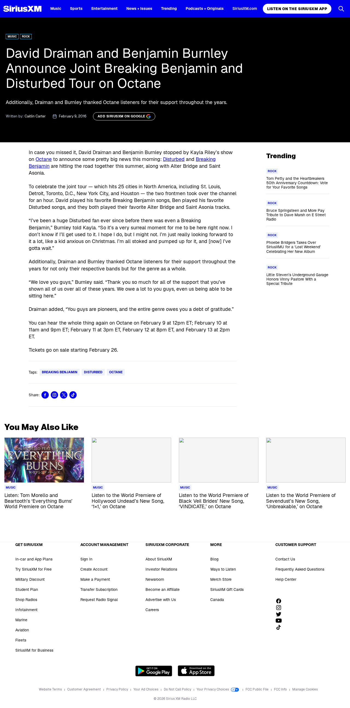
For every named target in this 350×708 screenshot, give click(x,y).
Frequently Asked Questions (299, 569)
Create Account (93, 569)
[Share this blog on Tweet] (64, 395)
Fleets (20, 640)
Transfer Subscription (99, 589)
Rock (26, 36)
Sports (76, 8)
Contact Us (285, 559)
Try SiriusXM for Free (33, 569)
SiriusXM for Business (34, 650)
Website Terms (51, 689)
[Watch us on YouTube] (280, 620)
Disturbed (174, 159)
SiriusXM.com (244, 8)
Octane (44, 159)
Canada (217, 599)
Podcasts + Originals (205, 8)
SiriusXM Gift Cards (227, 589)
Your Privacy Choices (213, 689)
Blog (214, 559)
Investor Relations (161, 569)
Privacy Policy (117, 689)
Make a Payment (95, 579)
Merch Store (221, 579)
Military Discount (30, 579)
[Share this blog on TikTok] (73, 395)
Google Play (153, 670)
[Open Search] (341, 8)
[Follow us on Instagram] (280, 607)
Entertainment (104, 8)
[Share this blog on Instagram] (54, 395)
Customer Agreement (84, 689)
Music (55, 8)
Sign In (86, 559)
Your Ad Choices (146, 689)
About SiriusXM (158, 559)
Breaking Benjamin (59, 372)
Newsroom (154, 579)
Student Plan (26, 589)
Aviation (22, 630)
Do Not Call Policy (178, 689)
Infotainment (26, 609)
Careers (152, 609)
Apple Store (196, 670)
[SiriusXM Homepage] (22, 9)
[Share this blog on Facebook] (45, 395)
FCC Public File (257, 689)
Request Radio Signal (99, 599)
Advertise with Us (160, 599)
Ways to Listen (223, 569)
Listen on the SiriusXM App (297, 8)
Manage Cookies (305, 689)
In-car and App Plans (33, 559)
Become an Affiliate (162, 589)
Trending (169, 8)
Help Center (285, 579)
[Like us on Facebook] (280, 601)
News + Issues (139, 8)
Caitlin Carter (35, 116)
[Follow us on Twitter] (280, 614)
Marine (21, 619)
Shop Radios (26, 599)
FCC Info (281, 689)
